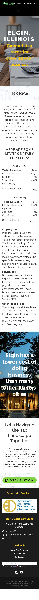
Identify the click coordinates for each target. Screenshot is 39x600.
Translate (21, 566)
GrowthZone (24, 586)
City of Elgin (19, 553)
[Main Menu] (18, 11)
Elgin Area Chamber (19, 550)
